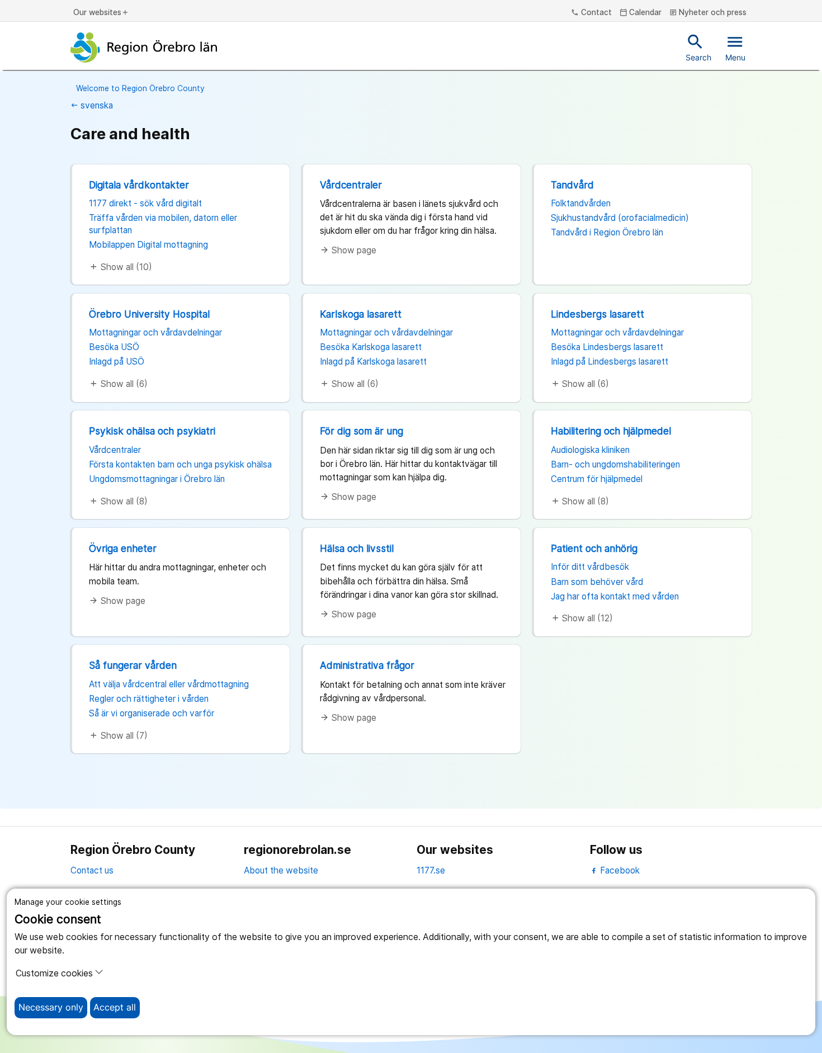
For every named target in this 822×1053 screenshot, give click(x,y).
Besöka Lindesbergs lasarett (607, 347)
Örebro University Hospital (149, 314)
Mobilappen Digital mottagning (148, 244)
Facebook (619, 870)
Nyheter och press (708, 13)
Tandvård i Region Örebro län (607, 232)
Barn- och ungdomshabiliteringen (615, 464)
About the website (281, 870)
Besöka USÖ (114, 347)
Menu (735, 47)
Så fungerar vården (133, 665)
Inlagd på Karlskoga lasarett (373, 361)
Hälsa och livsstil (357, 548)
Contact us (92, 870)
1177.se (431, 870)
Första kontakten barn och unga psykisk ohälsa (180, 464)
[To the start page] (144, 47)
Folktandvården (581, 203)
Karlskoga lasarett (360, 314)
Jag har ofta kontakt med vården (615, 596)
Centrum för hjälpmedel (597, 479)
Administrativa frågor (367, 665)
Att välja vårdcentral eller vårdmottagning (169, 684)
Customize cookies (54, 973)
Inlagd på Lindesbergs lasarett (609, 361)
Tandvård (572, 185)
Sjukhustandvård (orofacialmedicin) (620, 218)
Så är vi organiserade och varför (151, 713)
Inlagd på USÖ (116, 361)
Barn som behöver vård (597, 582)
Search (698, 47)
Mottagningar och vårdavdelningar (155, 332)
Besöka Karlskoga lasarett (371, 347)
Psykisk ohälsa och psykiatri (152, 431)
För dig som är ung (361, 431)
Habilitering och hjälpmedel (611, 431)
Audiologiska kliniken (590, 450)
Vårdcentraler (351, 185)
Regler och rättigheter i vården (149, 698)
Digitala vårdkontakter (139, 185)
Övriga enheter (123, 548)
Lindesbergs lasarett (597, 314)
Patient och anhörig (594, 548)
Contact (591, 13)
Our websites (101, 13)
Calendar (641, 13)
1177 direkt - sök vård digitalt (145, 203)
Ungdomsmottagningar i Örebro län (157, 479)
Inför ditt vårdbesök (590, 566)
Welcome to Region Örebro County (140, 88)
